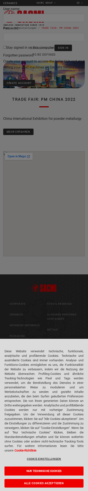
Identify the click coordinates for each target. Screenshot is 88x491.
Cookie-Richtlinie (25, 450)
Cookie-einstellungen (44, 459)
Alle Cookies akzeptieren (44, 483)
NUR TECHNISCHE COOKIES (44, 471)
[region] (44, 415)
